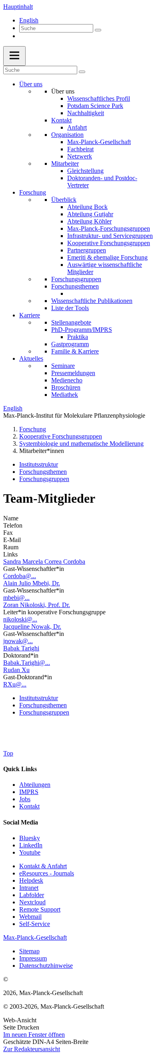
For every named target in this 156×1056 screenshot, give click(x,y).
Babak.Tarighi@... (26, 662)
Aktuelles (31, 358)
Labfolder (31, 895)
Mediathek (64, 394)
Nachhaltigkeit (85, 113)
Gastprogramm (70, 344)
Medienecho (66, 380)
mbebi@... (16, 597)
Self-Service (34, 923)
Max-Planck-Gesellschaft (99, 141)
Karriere (29, 315)
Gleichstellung (85, 170)
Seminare (63, 365)
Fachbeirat (80, 149)
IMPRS (28, 791)
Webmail (30, 916)
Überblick (63, 199)
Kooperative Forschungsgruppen (108, 243)
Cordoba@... (19, 576)
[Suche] (98, 30)
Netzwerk (79, 156)
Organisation (67, 134)
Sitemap (29, 951)
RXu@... (14, 684)
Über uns (30, 84)
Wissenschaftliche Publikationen (91, 300)
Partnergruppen (86, 250)
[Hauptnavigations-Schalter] (14, 56)
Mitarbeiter (65, 163)
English (28, 20)
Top (8, 753)
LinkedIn (30, 845)
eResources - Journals (46, 873)
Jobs (24, 799)
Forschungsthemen (75, 286)
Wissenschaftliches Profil (98, 98)
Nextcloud (32, 902)
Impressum (33, 958)
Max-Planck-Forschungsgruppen (108, 228)
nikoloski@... (20, 619)
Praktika (77, 336)
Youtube (29, 852)
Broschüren (65, 387)
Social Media (20, 822)
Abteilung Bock (87, 206)
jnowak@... (18, 641)
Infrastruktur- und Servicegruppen (110, 235)
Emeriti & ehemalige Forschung (107, 257)
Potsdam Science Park (95, 105)
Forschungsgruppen (76, 279)
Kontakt (61, 120)
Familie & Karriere (75, 351)
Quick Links (20, 769)
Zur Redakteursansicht (31, 1049)
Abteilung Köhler (89, 221)
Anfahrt (77, 127)
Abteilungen (34, 784)
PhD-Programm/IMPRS (81, 329)
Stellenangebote (71, 322)
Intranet (28, 887)
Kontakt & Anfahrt (43, 866)
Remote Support (39, 909)
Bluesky (29, 838)
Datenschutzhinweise (46, 965)
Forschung (32, 192)
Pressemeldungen (73, 373)
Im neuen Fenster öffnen (34, 1034)
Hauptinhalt (18, 6)
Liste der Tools (70, 308)
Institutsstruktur (38, 464)
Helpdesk (31, 880)
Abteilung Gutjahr (90, 214)
